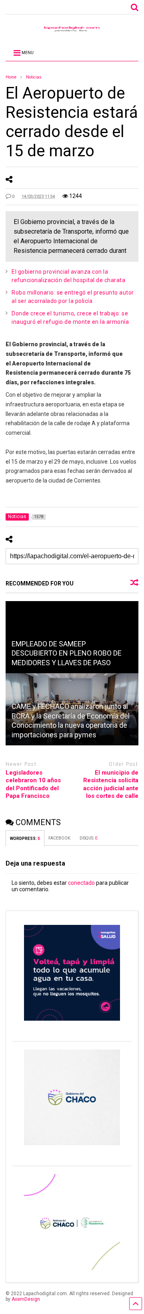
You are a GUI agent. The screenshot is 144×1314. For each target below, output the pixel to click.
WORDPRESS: (25, 838)
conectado (81, 883)
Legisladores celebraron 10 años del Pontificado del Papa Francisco (33, 784)
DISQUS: (88, 838)
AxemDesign (26, 1299)
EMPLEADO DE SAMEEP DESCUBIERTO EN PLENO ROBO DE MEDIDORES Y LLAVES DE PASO (67, 653)
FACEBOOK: (60, 838)
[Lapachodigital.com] (72, 31)
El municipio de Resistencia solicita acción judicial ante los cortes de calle (110, 784)
